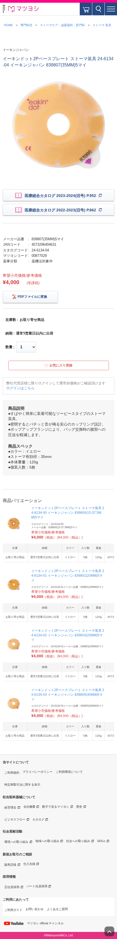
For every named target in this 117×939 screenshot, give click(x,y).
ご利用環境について (69, 771)
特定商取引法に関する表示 (22, 784)
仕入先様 (29, 863)
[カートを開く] (86, 9)
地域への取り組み (47, 841)
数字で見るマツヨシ (55, 806)
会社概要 (29, 806)
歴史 (79, 806)
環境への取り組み (16, 841)
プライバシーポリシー (38, 771)
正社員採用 (11, 887)
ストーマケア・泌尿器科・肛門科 (62, 25)
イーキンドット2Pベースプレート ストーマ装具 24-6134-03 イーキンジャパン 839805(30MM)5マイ (67, 694)
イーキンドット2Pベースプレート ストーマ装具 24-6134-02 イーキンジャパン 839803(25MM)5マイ (67, 635)
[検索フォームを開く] (98, 9)
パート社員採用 (36, 886)
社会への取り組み (78, 841)
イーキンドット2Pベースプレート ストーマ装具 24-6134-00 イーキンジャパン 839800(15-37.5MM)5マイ (67, 512)
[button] (111, 9)
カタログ (38, 819)
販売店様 (10, 864)
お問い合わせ (35, 909)
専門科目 (26, 25)
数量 (9, 347)
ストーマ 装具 (102, 25)
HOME (8, 25)
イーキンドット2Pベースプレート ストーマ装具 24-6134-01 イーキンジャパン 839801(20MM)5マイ (67, 575)
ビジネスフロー (14, 819)
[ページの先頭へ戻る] (109, 931)
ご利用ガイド (13, 909)
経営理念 (10, 807)
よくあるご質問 (57, 909)
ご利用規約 (11, 772)
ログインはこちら (20, 388)
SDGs (101, 841)
